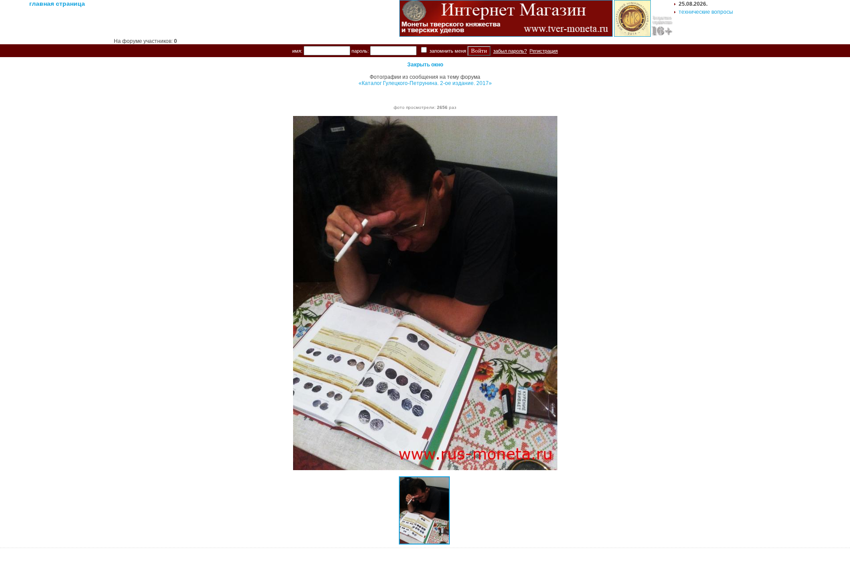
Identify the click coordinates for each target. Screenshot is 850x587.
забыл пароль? (510, 51)
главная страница (57, 3)
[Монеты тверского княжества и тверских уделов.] (506, 35)
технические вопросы (706, 12)
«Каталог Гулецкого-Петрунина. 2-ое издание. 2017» (425, 83)
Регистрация (543, 51)
